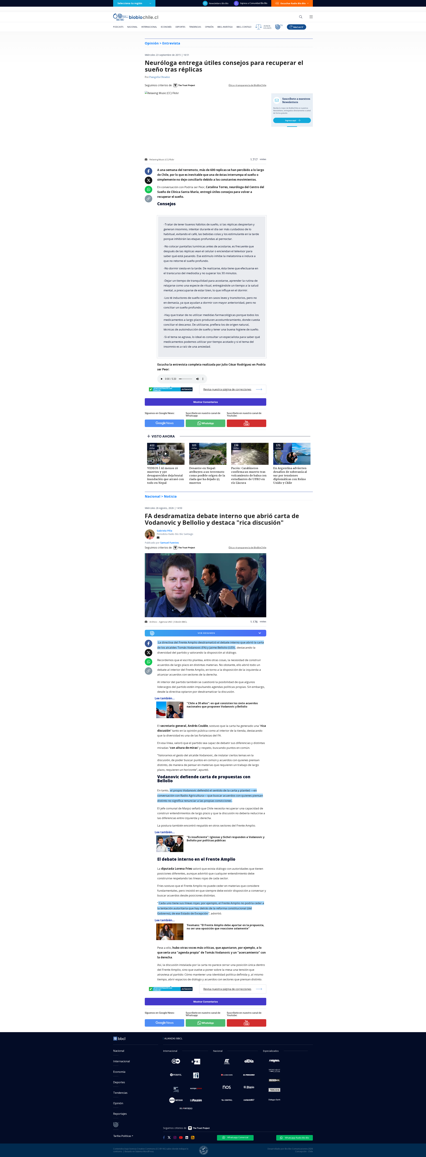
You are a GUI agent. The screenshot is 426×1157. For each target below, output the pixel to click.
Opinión (209, 26)
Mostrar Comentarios (205, 402)
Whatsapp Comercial (237, 1137)
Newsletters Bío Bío (218, 3)
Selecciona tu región (129, 3)
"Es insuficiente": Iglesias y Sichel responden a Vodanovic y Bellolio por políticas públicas (225, 838)
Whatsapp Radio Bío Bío (296, 1137)
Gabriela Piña (164, 530)
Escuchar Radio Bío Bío (293, 3)
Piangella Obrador (159, 77)
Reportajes (120, 1114)
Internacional (149, 26)
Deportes (180, 26)
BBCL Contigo (244, 26)
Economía (166, 26)
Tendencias (195, 26)
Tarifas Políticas (122, 1135)
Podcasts (118, 26)
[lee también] (170, 710)
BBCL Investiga (225, 26)
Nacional (132, 26)
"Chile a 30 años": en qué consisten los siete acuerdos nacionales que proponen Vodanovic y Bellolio (222, 705)
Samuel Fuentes (169, 542)
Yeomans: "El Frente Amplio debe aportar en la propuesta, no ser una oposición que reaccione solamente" (225, 926)
